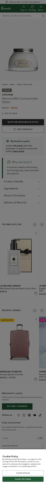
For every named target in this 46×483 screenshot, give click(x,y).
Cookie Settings (23, 473)
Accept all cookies (23, 479)
